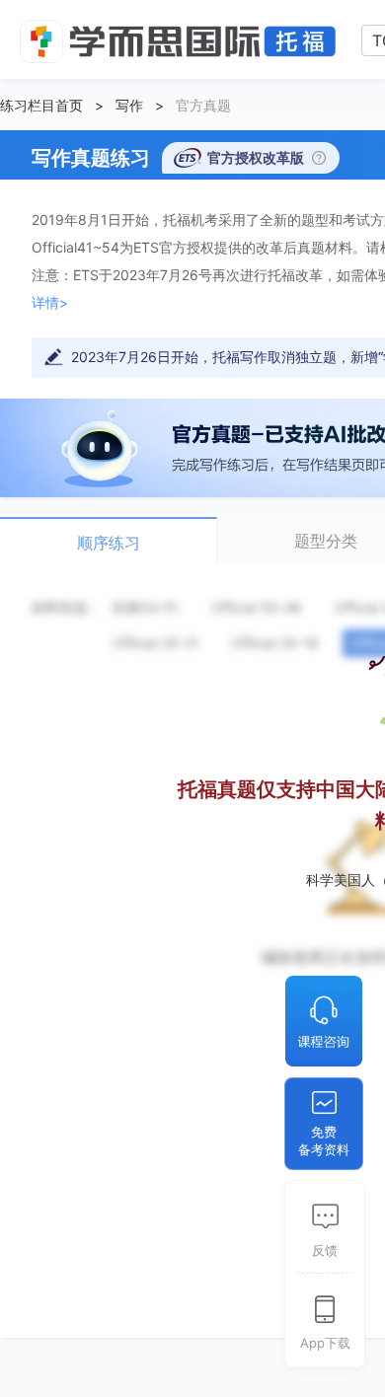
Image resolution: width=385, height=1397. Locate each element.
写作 (129, 105)
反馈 (325, 1250)
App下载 (325, 1343)
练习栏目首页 (41, 105)
